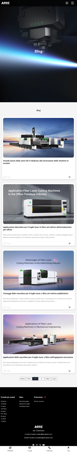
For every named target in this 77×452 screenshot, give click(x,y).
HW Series (3, 401)
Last (54, 379)
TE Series (3, 419)
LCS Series (4, 404)
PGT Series (4, 414)
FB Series (3, 416)
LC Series (3, 406)
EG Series (3, 411)
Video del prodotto (24, 401)
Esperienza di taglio (24, 404)
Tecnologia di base (24, 406)
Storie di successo (39, 401)
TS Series (3, 421)
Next (47, 379)
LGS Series (4, 409)
